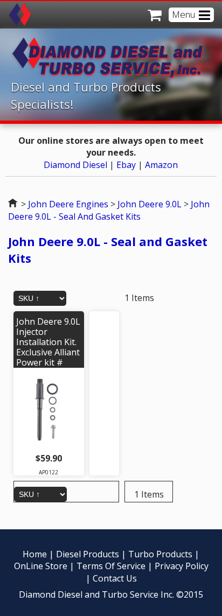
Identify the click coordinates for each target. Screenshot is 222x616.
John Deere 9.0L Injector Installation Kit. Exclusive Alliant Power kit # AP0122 (48, 347)
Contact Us (115, 578)
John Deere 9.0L (149, 204)
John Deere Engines (68, 204)
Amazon (161, 165)
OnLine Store (40, 566)
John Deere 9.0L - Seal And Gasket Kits (109, 210)
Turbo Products (160, 554)
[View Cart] (151, 15)
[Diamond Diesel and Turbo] (20, 13)
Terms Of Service (111, 566)
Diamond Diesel (75, 165)
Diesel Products (87, 554)
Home (13, 204)
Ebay (126, 165)
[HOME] (116, 75)
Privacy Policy (182, 566)
